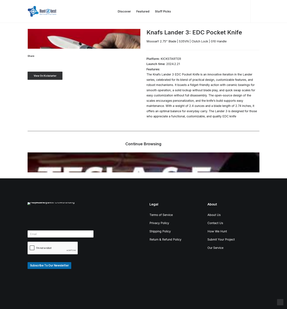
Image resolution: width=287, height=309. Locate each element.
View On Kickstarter (45, 75)
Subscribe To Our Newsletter (49, 265)
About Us (214, 215)
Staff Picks (163, 11)
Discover (124, 11)
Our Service (215, 247)
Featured (142, 11)
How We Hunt (217, 231)
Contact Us (215, 223)
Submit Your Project (221, 239)
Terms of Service (161, 215)
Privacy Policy (159, 223)
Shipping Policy (160, 231)
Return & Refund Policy (165, 239)
